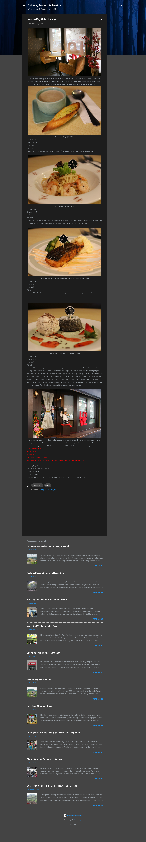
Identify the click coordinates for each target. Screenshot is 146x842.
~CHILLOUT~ (37, 485)
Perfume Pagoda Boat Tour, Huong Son (45, 573)
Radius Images (78, 820)
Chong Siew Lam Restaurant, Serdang (45, 759)
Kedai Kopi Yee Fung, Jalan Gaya (42, 626)
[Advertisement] (116, 48)
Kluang (47, 485)
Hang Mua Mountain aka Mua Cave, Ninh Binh (48, 546)
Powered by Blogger (74, 815)
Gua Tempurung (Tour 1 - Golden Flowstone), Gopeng (52, 786)
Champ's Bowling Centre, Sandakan (43, 653)
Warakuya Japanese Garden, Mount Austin (47, 599)
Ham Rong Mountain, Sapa (39, 706)
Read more (98, 566)
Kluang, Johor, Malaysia (47, 490)
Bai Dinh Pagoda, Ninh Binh (39, 679)
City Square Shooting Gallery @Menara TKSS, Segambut (54, 732)
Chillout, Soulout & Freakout (45, 5)
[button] (101, 19)
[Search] (122, 6)
